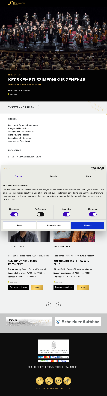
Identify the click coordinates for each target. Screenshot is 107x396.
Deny (19, 225)
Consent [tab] (18, 176)
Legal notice (70, 367)
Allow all (87, 225)
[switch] (40, 214)
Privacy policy (54, 367)
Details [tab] (53, 176)
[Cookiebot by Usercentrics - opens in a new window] (92, 169)
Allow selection (54, 225)
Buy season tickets (18, 287)
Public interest (36, 367)
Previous (48, 304)
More (37, 287)
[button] (97, 3)
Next (58, 304)
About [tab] (88, 176)
